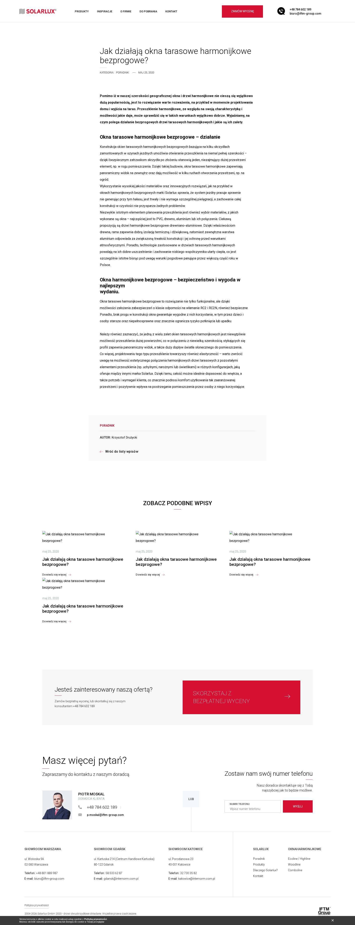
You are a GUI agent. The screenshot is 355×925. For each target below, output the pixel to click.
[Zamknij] (334, 920)
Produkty (82, 11)
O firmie (125, 11)
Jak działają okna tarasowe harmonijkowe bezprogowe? (82, 562)
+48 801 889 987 (47, 873)
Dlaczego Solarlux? (265, 870)
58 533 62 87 (114, 873)
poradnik (122, 72)
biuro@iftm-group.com (305, 13)
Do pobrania (148, 11)
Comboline (295, 870)
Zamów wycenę (242, 11)
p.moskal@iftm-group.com (105, 815)
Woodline (294, 864)
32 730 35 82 (188, 873)
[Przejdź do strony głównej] (37, 11)
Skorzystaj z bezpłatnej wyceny (221, 697)
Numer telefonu (240, 804)
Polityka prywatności (36, 905)
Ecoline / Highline (299, 858)
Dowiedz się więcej (54, 574)
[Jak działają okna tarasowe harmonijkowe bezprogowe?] (84, 537)
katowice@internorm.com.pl (196, 878)
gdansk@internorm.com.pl (121, 878)
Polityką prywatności (95, 919)
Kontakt (171, 11)
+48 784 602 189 (300, 9)
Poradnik (259, 858)
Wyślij (298, 806)
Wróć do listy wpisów (121, 451)
